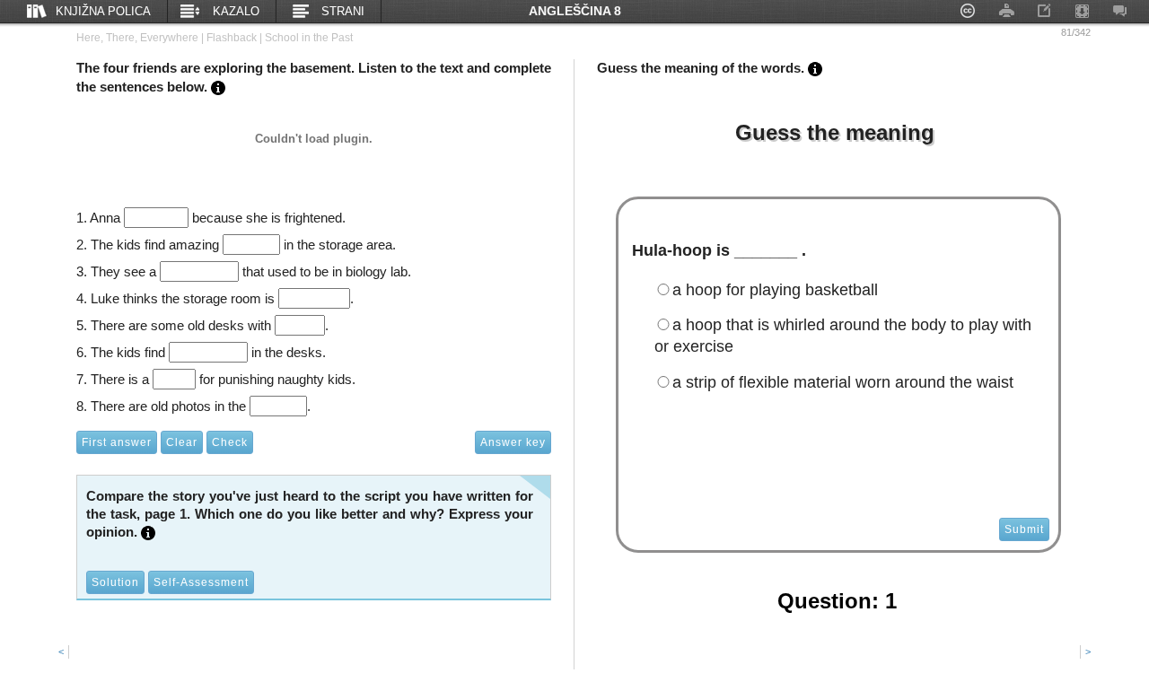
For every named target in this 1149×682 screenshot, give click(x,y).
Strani (342, 11)
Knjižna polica (103, 11)
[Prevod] (216, 86)
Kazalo (236, 11)
